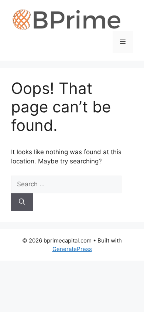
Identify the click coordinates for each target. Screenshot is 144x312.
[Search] (22, 202)
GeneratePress (72, 248)
